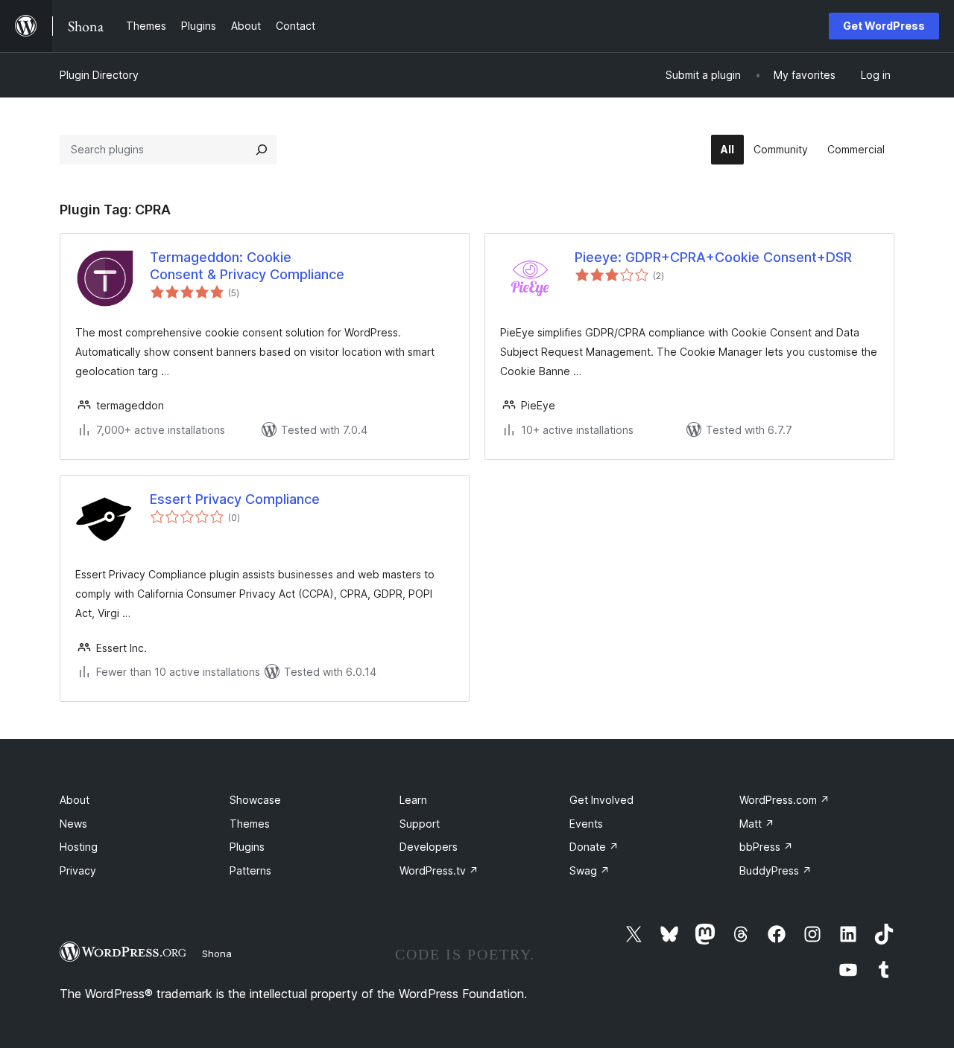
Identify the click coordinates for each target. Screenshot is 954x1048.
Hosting (79, 846)
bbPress (766, 846)
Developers (428, 846)
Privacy (78, 870)
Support (419, 823)
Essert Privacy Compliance (235, 499)
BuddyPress (775, 870)
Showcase (255, 799)
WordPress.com (784, 799)
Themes (250, 823)
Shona (217, 953)
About (74, 799)
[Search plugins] (262, 149)
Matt (756, 823)
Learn (413, 799)
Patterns (250, 870)
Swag (589, 870)
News (73, 823)
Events (586, 823)
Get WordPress (884, 25)
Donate (594, 846)
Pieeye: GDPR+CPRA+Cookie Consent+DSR (713, 257)
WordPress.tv (438, 870)
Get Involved (601, 799)
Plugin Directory (99, 74)
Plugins (247, 846)
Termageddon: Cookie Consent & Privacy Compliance (247, 265)
